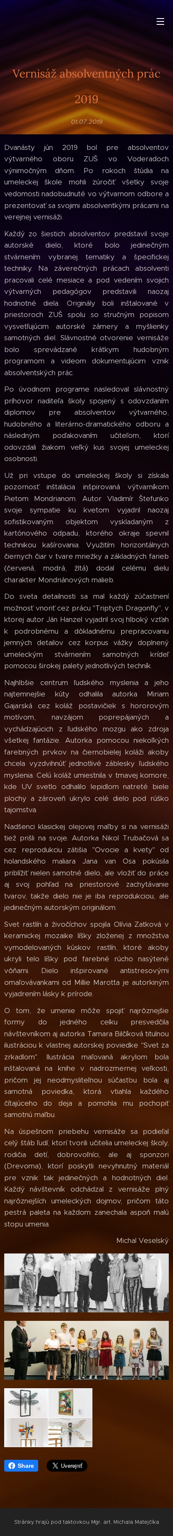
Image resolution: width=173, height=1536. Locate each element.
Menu (160, 21)
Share (26, 1465)
